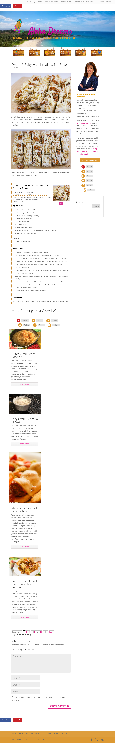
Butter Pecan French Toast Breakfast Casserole (24, 584)
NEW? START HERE (51, 2)
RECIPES (101, 2)
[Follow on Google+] (49, 325)
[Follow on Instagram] (48, 320)
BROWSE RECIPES (37, 734)
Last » (51, 632)
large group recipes (83, 123)
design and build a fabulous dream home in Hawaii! (87, 151)
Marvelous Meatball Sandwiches (24, 509)
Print (61, 203)
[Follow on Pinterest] (18, 320)
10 (41, 632)
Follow (25, 320)
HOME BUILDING (66, 2)
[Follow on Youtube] (20, 325)
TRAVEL (109, 2)
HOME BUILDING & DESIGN (57, 734)
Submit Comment (59, 705)
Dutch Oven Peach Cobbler (23, 355)
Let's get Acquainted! (90, 160)
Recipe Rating (16, 650)
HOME (39, 2)
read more (24, 384)
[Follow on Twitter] (33, 320)
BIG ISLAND (23, 734)
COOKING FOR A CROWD (84, 2)
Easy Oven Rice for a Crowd (24, 420)
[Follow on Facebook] (35, 325)
